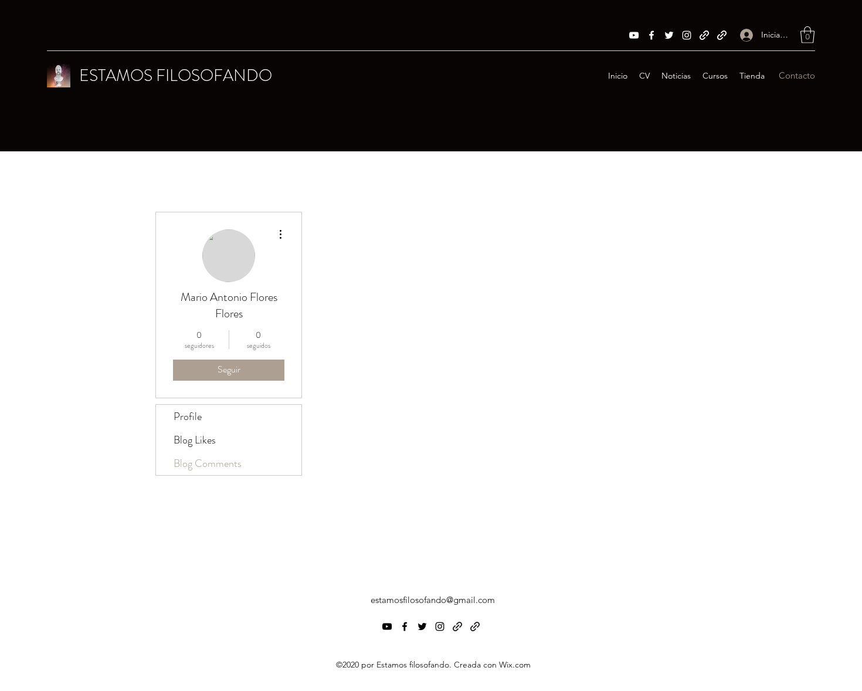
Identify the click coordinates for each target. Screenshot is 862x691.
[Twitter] (669, 35)
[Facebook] (651, 35)
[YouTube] (634, 35)
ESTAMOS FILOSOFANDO (175, 75)
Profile (188, 416)
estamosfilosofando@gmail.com (433, 599)
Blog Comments (208, 463)
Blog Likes (195, 440)
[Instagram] (687, 35)
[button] (807, 34)
